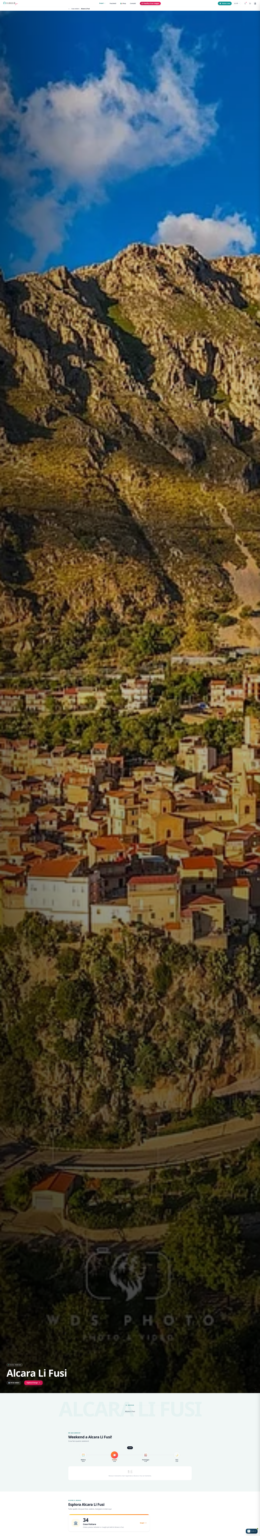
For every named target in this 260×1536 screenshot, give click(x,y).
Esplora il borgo (32, 1383)
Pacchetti (113, 3)
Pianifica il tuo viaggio (151, 3)
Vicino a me (226, 3)
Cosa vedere (75, 9)
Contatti (133, 3)
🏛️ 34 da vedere (13, 1383)
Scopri (101, 3)
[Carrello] (250, 3)
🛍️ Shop (123, 3)
